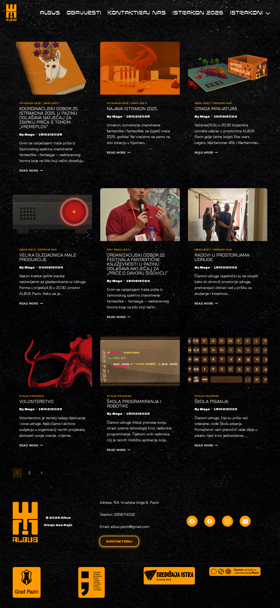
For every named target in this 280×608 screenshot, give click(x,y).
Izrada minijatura (216, 108)
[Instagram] (227, 521)
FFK (109, 249)
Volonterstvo (36, 401)
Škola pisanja (211, 401)
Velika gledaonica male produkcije (47, 257)
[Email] (245, 521)
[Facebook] (192, 521)
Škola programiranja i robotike (134, 404)
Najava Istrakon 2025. (132, 108)
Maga (29, 134)
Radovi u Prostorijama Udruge (222, 257)
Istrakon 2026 (198, 12)
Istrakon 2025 (30, 103)
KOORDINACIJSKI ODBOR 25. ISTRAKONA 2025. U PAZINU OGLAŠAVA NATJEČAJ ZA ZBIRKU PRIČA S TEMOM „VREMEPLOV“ (49, 117)
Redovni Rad (222, 103)
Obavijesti (84, 12)
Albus (50, 12)
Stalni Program (31, 395)
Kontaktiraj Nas (137, 12)
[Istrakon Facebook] (209, 521)
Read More (31, 170)
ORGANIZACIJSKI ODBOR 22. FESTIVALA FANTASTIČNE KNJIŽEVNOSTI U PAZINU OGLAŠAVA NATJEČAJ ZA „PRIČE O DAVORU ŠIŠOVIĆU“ (137, 264)
